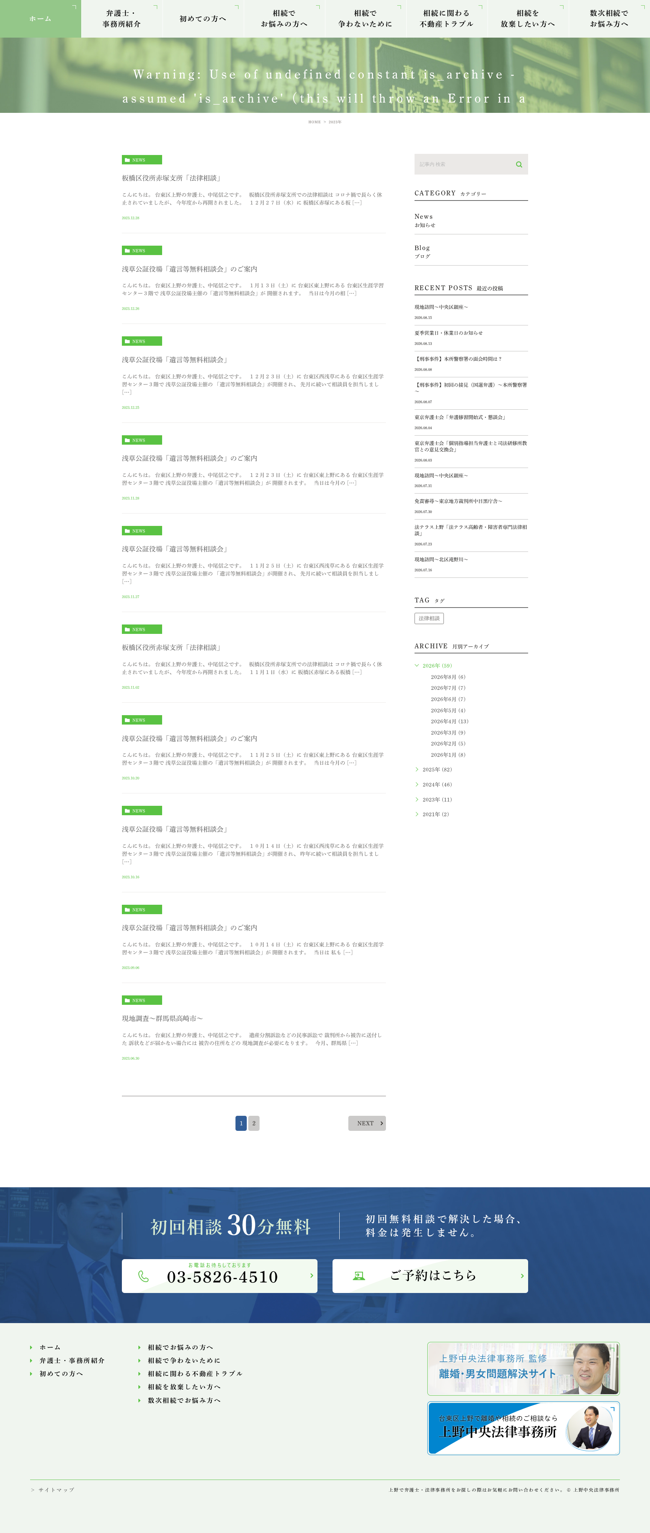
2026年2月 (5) (448, 743)
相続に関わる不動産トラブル (446, 18)
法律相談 (429, 618)
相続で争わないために (365, 18)
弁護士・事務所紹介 (122, 18)
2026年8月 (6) (448, 677)
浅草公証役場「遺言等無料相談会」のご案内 (189, 269)
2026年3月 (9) (448, 732)
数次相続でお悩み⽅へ (609, 18)
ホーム (41, 18)
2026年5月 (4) (448, 710)
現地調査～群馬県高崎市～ (162, 1018)
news (138, 160)
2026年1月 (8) (448, 755)
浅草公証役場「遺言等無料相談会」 (176, 359)
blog (422, 251)
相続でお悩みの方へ (284, 18)
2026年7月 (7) (448, 688)
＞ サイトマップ (52, 1490)
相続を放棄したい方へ (528, 18)
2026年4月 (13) (450, 721)
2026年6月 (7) (448, 699)
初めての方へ (202, 18)
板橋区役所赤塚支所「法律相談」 (172, 178)
